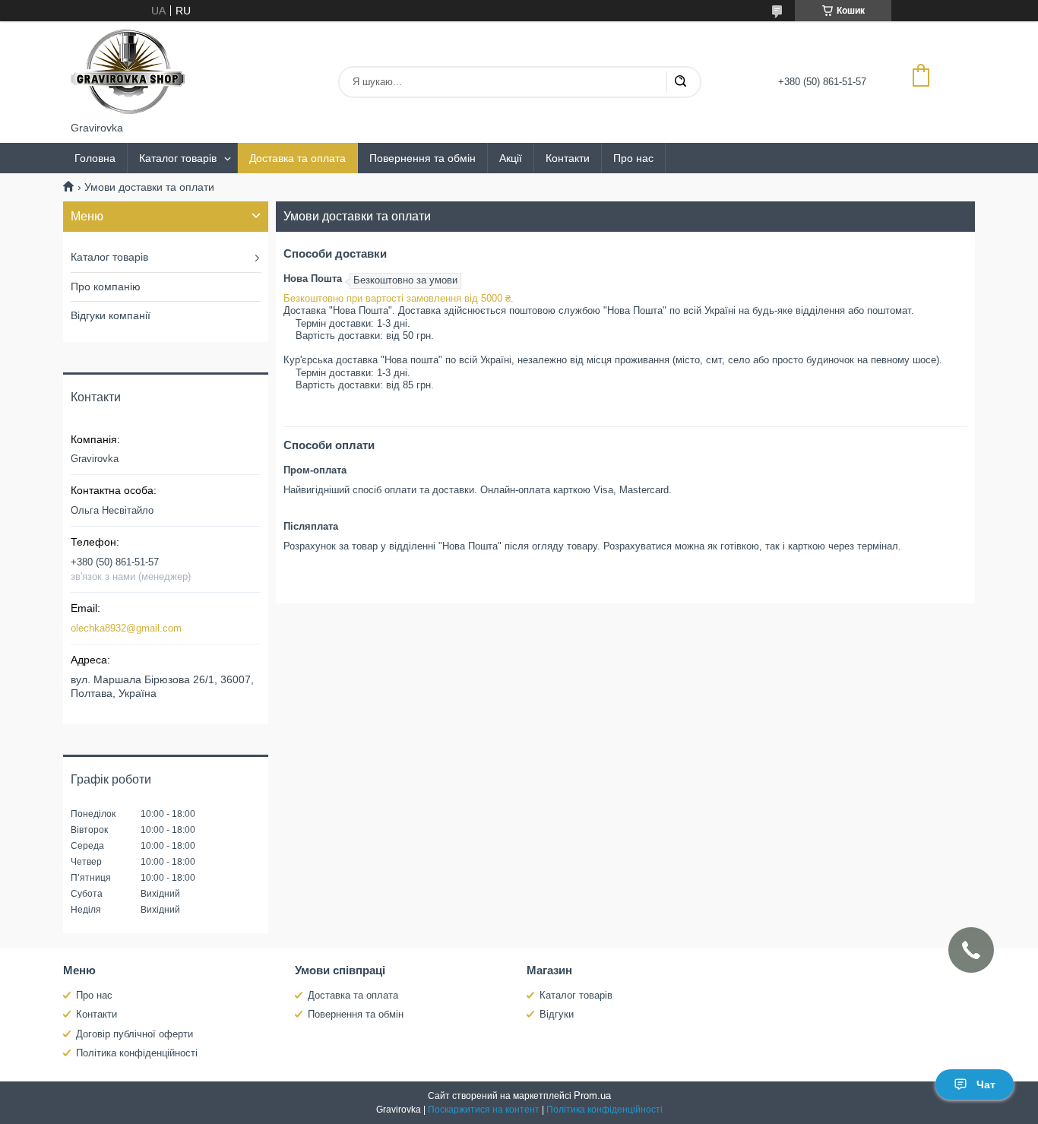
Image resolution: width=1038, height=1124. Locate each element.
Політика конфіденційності (137, 1053)
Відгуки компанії (110, 315)
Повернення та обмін (422, 158)
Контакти (568, 158)
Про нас (633, 158)
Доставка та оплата (297, 158)
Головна (95, 158)
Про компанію (106, 286)
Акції (510, 158)
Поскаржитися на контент (484, 1109)
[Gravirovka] (128, 71)
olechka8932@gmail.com (126, 628)
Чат (985, 1084)
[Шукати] (680, 82)
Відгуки (557, 1014)
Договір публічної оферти (134, 1034)
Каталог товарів (178, 158)
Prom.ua (592, 1095)
